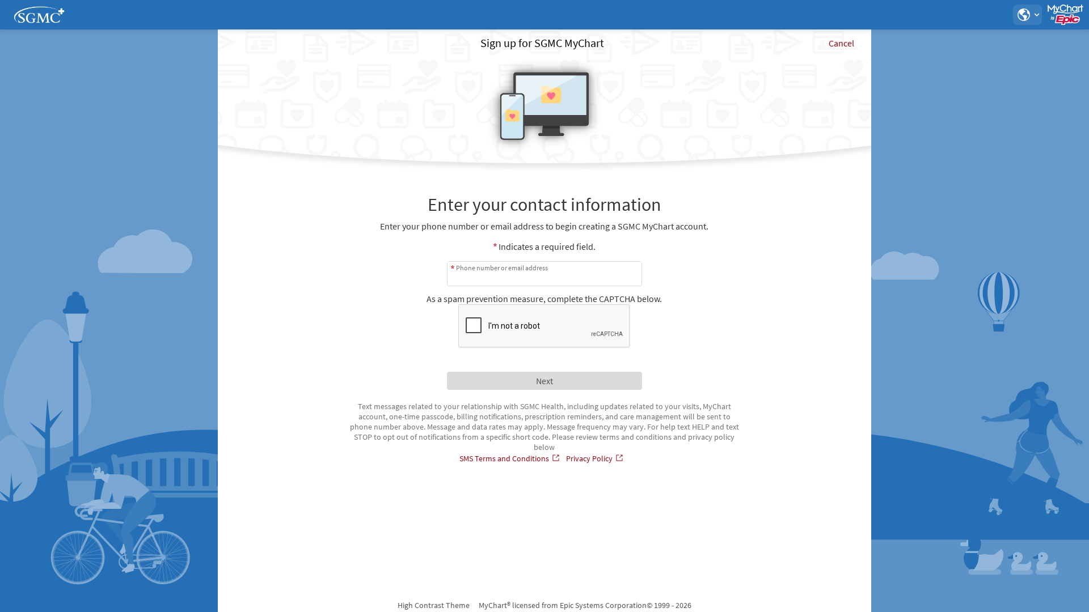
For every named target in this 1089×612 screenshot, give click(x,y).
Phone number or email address (502, 268)
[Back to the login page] (39, 15)
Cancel (841, 43)
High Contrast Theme (434, 605)
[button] (1027, 15)
